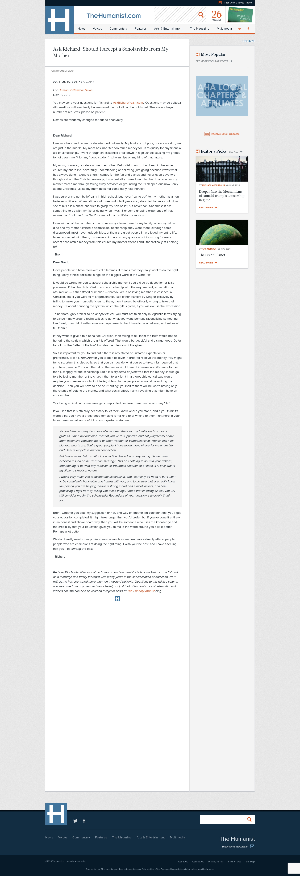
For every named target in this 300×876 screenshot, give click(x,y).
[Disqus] (117, 647)
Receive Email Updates (225, 134)
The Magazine (199, 28)
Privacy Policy (215, 861)
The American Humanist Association (69, 861)
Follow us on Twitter (75, 821)
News (81, 28)
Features (141, 28)
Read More (206, 207)
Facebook (248, 28)
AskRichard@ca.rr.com (128, 103)
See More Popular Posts (212, 61)
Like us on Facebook (84, 821)
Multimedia (224, 28)
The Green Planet (212, 255)
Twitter (240, 28)
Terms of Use (234, 861)
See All (233, 151)
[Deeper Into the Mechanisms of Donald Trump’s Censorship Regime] (222, 180)
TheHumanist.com (59, 20)
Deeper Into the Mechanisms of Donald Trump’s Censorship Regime (221, 195)
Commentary (118, 28)
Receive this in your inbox (238, 2)
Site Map (250, 861)
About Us (183, 861)
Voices (97, 28)
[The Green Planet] (222, 244)
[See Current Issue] (240, 14)
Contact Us (198, 861)
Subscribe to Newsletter (235, 846)
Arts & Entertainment (168, 28)
